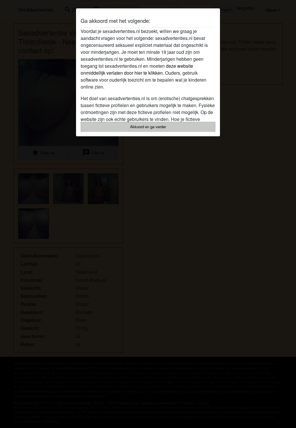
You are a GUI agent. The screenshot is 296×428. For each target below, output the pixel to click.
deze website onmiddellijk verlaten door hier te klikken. (137, 69)
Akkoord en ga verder (148, 126)
